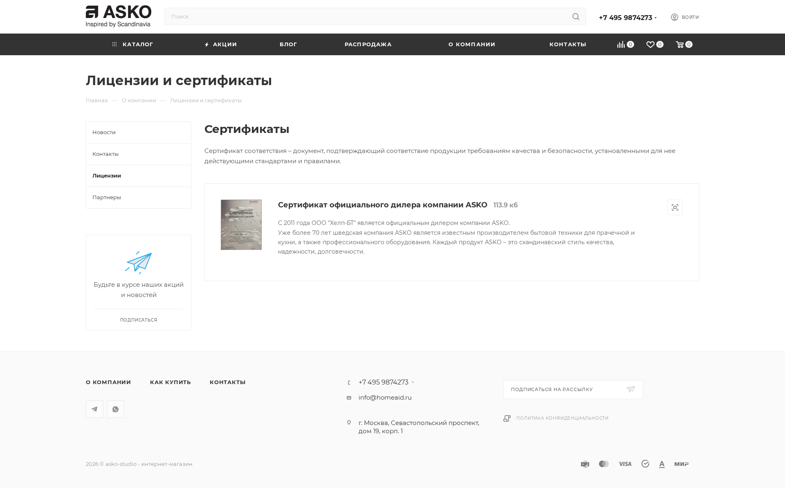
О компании (108, 382)
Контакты (227, 382)
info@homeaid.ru (385, 397)
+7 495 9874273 (625, 18)
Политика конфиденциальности (562, 418)
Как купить (170, 382)
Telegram (94, 409)
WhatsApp (115, 409)
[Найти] (576, 16)
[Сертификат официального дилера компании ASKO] (241, 225)
